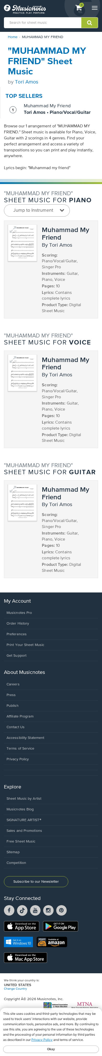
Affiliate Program (20, 716)
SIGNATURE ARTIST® (24, 820)
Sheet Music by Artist (24, 798)
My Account (17, 601)
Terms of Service (21, 748)
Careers (13, 684)
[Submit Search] (89, 22)
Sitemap (13, 852)
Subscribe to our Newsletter (36, 881)
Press (11, 695)
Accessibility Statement (25, 738)
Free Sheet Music (21, 841)
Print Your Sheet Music (25, 645)
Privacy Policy (18, 759)
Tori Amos (26, 82)
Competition (16, 863)
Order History (18, 623)
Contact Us (16, 727)
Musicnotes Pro (19, 613)
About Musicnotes (24, 672)
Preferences (17, 634)
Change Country (15, 988)
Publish (13, 706)
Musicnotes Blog (20, 809)
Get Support (16, 655)
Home (13, 37)
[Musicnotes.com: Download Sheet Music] (25, 9)
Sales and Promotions (24, 831)
